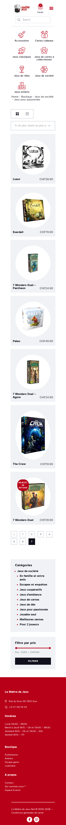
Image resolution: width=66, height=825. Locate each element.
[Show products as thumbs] (17, 114)
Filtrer (33, 661)
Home (14, 96)
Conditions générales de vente (27, 813)
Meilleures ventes (31, 619)
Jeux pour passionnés (34, 609)
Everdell (18, 232)
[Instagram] (36, 819)
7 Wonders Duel (23, 520)
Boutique (26, 96)
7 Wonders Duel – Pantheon (24, 287)
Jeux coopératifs (31, 589)
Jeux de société (43, 96)
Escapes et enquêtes (33, 584)
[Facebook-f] (29, 819)
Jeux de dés (27, 604)
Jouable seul (28, 614)
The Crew (19, 464)
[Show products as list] (27, 114)
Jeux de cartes (29, 599)
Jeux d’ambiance (30, 594)
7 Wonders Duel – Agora (24, 396)
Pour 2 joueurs (29, 624)
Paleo (16, 341)
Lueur (16, 179)
